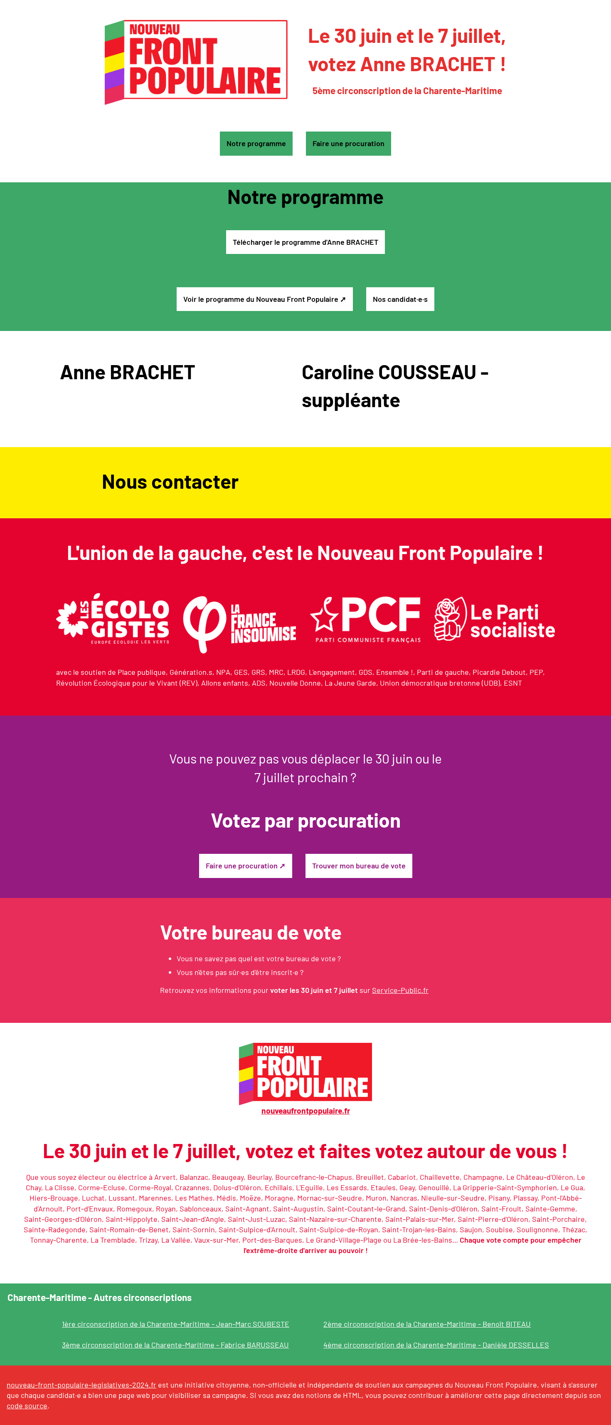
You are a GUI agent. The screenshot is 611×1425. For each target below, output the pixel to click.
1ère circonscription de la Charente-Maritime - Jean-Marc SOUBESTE (175, 1323)
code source (27, 1405)
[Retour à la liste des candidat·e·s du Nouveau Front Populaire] (196, 62)
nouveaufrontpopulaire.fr (305, 1110)
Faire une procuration (348, 143)
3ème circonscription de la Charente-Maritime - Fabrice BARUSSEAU (175, 1344)
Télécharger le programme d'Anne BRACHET (305, 241)
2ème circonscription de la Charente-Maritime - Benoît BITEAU (427, 1323)
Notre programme (256, 143)
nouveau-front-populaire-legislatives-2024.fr (81, 1384)
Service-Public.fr (400, 990)
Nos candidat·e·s (400, 298)
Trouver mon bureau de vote (359, 865)
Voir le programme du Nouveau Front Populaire (260, 298)
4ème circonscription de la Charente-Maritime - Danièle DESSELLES (436, 1344)
